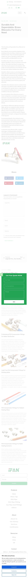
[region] (14, 565)
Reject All (14, 574)
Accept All (14, 567)
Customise (14, 571)
